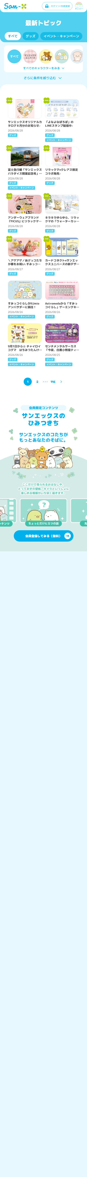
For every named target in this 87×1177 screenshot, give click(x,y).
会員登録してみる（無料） (43, 536)
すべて (13, 36)
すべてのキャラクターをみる (41, 68)
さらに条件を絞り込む (40, 78)
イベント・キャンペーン (61, 36)
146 (53, 382)
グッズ (30, 36)
